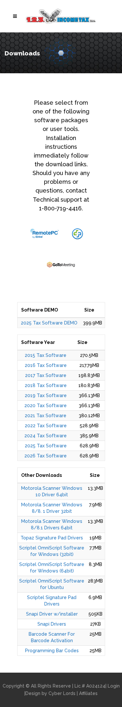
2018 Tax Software (46, 385)
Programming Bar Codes (52, 650)
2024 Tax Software (45, 435)
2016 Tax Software (46, 365)
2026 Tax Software (45, 455)
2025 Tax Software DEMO (49, 322)
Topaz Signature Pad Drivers (51, 537)
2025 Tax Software (46, 445)
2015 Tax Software (45, 355)
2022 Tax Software (46, 425)
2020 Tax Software (45, 405)
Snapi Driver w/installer (52, 614)
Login (114, 686)
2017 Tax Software (45, 375)
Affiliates (88, 693)
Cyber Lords (61, 693)
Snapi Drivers (51, 624)
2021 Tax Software (45, 415)
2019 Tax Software (46, 395)
